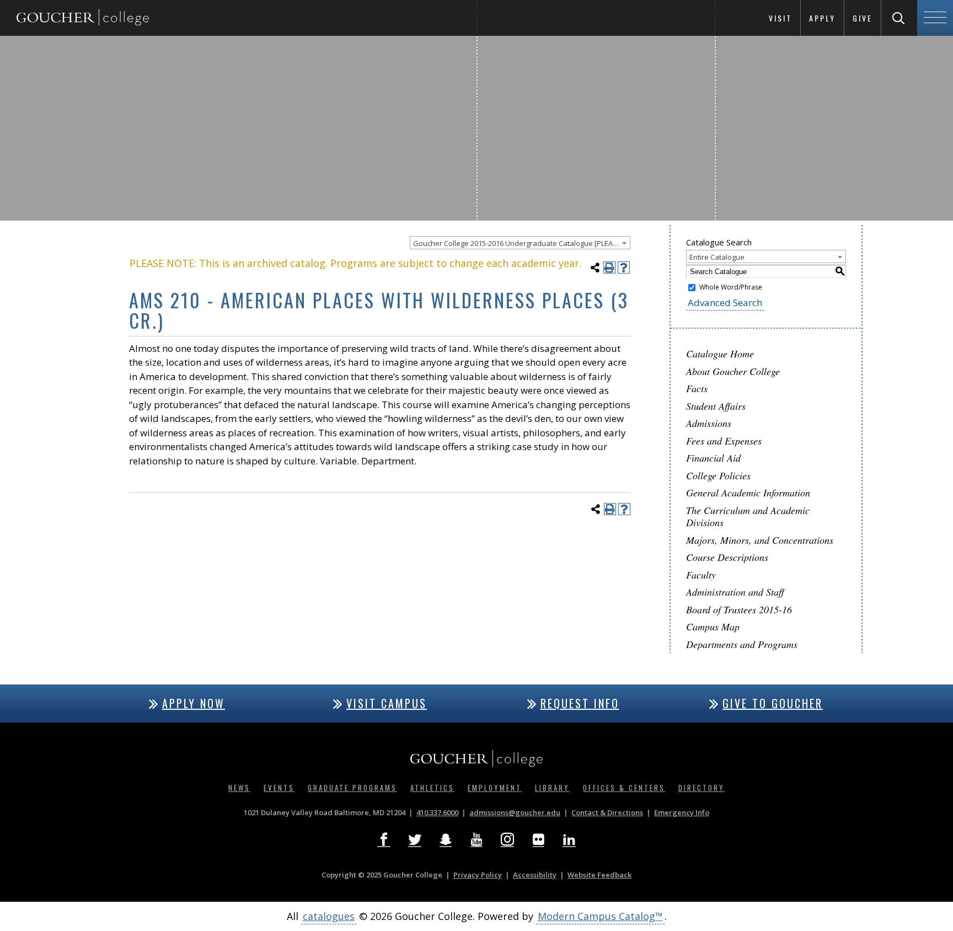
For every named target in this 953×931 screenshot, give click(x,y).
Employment (495, 787)
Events (279, 787)
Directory (701, 787)
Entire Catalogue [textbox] (717, 257)
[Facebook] (384, 839)
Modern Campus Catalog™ (600, 916)
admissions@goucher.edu (514, 812)
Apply (822, 18)
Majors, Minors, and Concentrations (759, 540)
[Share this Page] (595, 267)
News (239, 787)
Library (552, 787)
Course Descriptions (727, 557)
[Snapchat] (445, 839)
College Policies (718, 475)
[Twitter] (414, 839)
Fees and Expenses (724, 440)
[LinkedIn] (569, 839)
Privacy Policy (477, 875)
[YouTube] (476, 839)
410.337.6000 (437, 812)
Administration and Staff (735, 591)
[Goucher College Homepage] (82, 18)
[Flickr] (538, 839)
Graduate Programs (352, 787)
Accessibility (534, 875)
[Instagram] (507, 839)
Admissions (708, 423)
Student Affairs (716, 406)
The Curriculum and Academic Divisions (748, 516)
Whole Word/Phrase (730, 287)
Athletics (432, 787)
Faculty (701, 574)
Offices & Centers (624, 787)
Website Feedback (599, 875)
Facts (697, 388)
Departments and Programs (741, 644)
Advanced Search (725, 302)
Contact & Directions (607, 812)
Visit (780, 18)
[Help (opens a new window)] (624, 267)
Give (862, 18)
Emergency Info (681, 812)
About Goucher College (733, 371)
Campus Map (713, 626)
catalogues (329, 916)
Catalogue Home (720, 353)
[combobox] (520, 242)
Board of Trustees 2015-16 (739, 609)
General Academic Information (748, 492)
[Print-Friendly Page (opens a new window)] (609, 267)
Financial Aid (713, 457)
